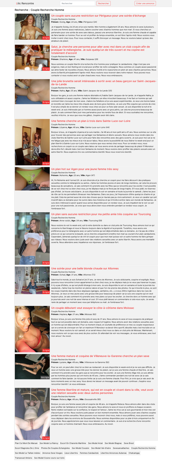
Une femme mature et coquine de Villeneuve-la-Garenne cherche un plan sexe (100, 356)
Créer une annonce (145, 3)
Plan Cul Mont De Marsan (26, 443)
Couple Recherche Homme (143, 448)
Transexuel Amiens (23, 458)
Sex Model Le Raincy (49, 443)
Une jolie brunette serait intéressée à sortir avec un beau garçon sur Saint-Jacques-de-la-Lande (104, 83)
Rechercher (103, 3)
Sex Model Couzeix (80, 448)
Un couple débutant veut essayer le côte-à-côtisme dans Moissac (92, 307)
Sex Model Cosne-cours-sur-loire (49, 458)
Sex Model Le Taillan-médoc (27, 453)
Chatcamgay (134, 453)
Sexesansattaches (121, 448)
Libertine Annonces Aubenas (114, 453)
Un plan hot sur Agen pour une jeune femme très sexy (84, 169)
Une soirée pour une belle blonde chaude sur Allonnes (85, 268)
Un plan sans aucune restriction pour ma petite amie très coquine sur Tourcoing (101, 214)
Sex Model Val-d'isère (101, 448)
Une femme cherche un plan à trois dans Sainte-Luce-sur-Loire (90, 120)
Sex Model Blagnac (113, 443)
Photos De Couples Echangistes (55, 448)
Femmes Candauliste (89, 453)
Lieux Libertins (71, 453)
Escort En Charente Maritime (73, 443)
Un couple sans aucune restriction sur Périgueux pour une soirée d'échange (98, 15)
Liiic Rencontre (25, 3)
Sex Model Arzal (95, 443)
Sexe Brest (129, 443)
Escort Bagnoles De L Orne (27, 448)
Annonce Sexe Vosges (52, 453)
